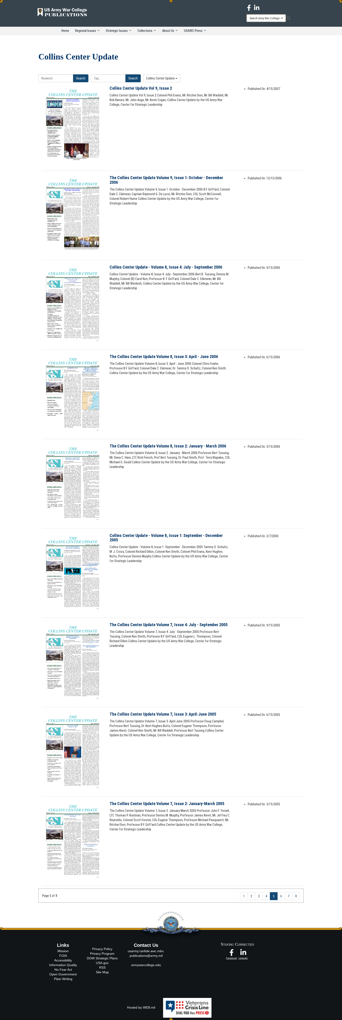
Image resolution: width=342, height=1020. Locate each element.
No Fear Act (63, 969)
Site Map (102, 972)
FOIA (63, 955)
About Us (168, 31)
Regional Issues (85, 31)
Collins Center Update (160, 78)
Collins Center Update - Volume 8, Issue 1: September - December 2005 (166, 538)
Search (80, 78)
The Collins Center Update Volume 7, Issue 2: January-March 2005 (167, 803)
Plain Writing (63, 979)
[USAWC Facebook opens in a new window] (249, 7)
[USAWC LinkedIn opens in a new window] (256, 7)
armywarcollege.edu (146, 965)
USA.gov (102, 963)
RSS (102, 967)
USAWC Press (193, 31)
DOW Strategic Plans (102, 958)
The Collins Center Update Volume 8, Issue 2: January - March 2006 (168, 446)
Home (65, 31)
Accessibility (63, 960)
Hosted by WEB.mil (141, 1007)
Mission (63, 951)
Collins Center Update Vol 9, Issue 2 (141, 88)
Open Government (63, 974)
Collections (144, 31)
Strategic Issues (117, 31)
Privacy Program (102, 953)
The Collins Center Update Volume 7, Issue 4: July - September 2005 (169, 624)
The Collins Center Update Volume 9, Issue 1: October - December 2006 (166, 180)
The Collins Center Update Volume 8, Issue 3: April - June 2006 (164, 356)
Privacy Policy (102, 949)
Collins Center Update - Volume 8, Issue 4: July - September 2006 (166, 267)
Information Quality (63, 965)
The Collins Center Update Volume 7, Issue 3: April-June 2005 (163, 714)
